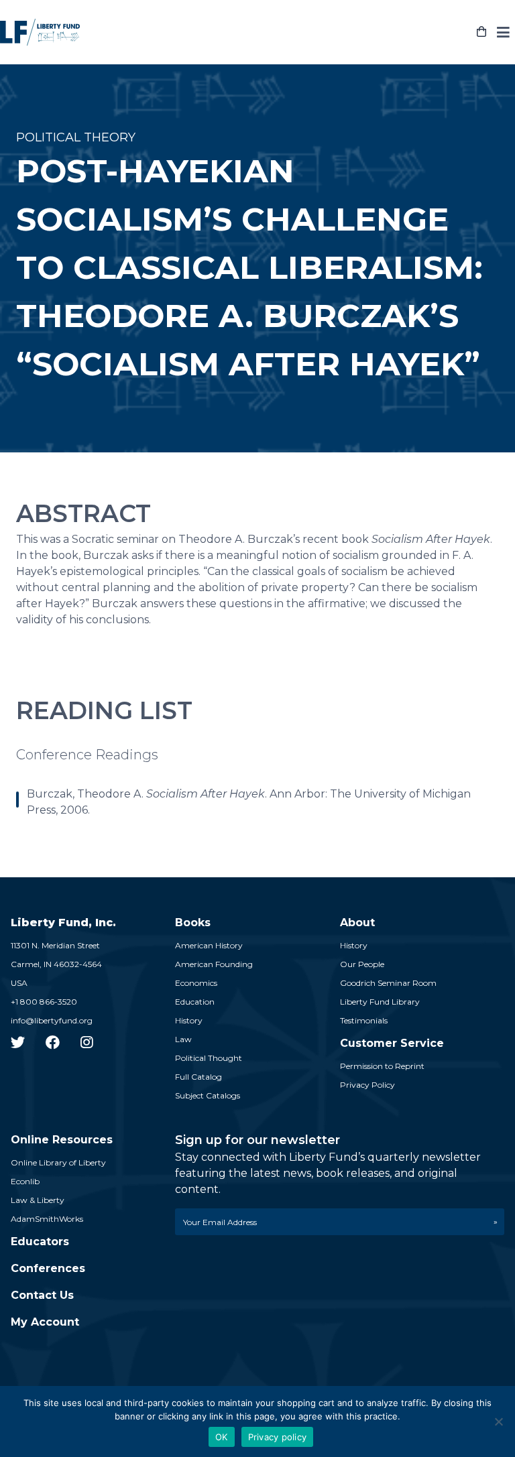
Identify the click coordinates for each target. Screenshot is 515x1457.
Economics (196, 983)
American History (209, 945)
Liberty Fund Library (380, 1002)
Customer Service (392, 1043)
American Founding (214, 964)
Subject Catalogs (207, 1095)
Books (193, 922)
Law (183, 1039)
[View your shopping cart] (481, 32)
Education (195, 1002)
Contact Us (42, 1295)
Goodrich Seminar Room (388, 983)
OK (221, 1437)
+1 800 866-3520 (44, 1002)
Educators (40, 1241)
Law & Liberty (37, 1200)
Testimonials (364, 1020)
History (189, 1020)
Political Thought (208, 1058)
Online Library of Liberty (58, 1162)
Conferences (48, 1268)
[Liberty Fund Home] (40, 32)
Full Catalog (198, 1077)
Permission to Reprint (382, 1066)
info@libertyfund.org (52, 1020)
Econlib (25, 1181)
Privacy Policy (367, 1085)
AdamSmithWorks (47, 1219)
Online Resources (62, 1139)
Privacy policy (277, 1437)
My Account (45, 1322)
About (357, 922)
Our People (362, 964)
